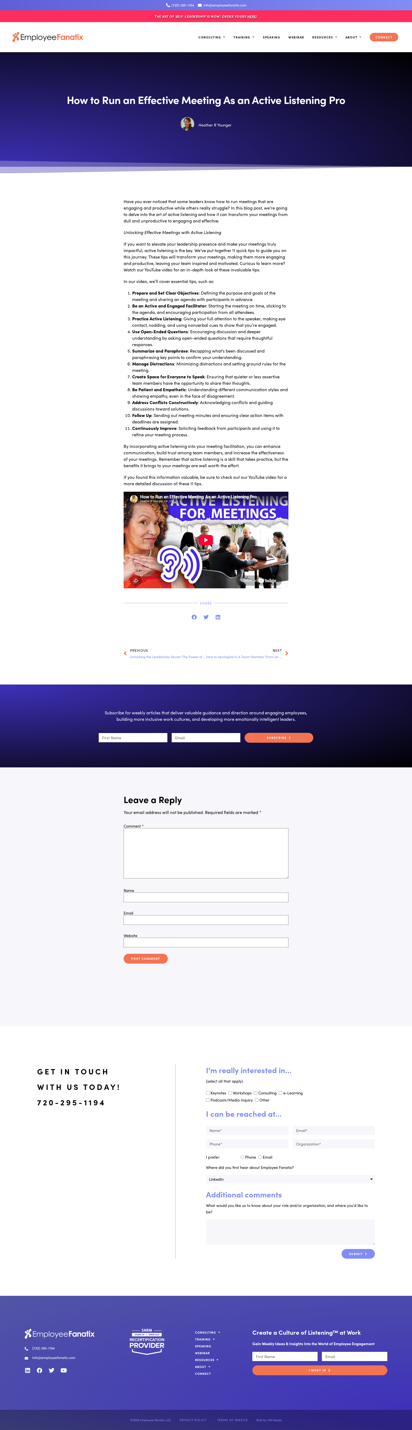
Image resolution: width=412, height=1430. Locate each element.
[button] (194, 617)
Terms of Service (232, 1420)
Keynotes (218, 1092)
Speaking (271, 37)
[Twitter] (51, 1370)
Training (241, 37)
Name (129, 890)
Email (128, 913)
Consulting (209, 37)
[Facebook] (39, 1370)
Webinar (296, 37)
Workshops (242, 1092)
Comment (134, 826)
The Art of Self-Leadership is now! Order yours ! (206, 16)
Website (130, 935)
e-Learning (293, 1092)
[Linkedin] (27, 1370)
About (351, 37)
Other (264, 1100)
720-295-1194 (71, 1102)
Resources (322, 37)
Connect (384, 37)
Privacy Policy (193, 1420)
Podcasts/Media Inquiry (232, 1100)
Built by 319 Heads (269, 1420)
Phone (250, 1157)
